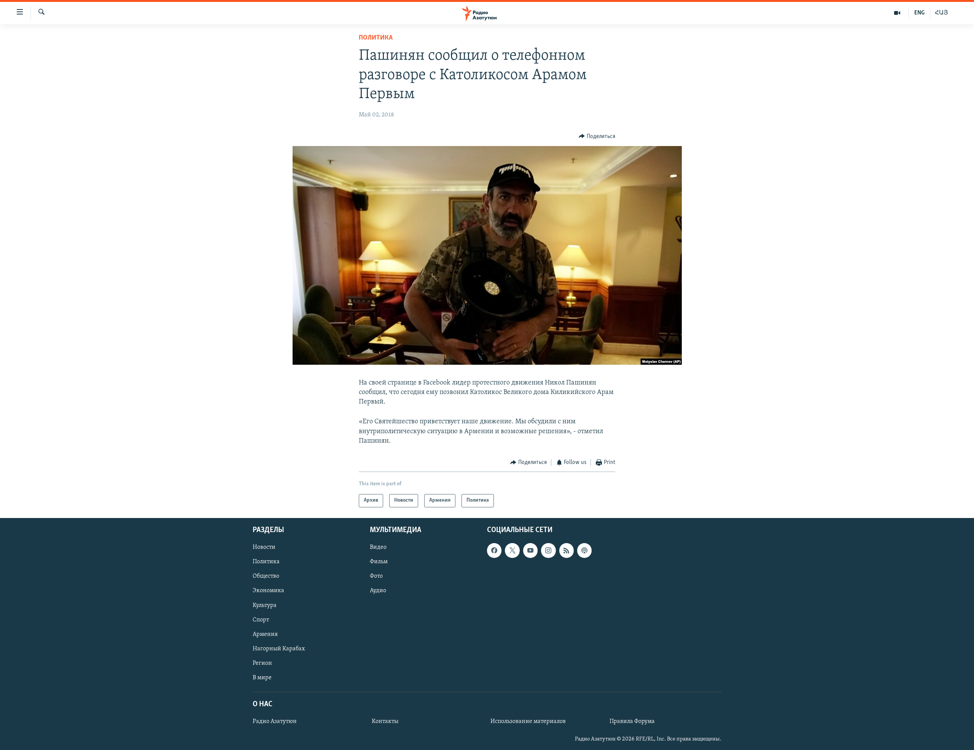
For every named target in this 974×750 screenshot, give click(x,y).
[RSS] (566, 550)
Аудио (378, 591)
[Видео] (897, 13)
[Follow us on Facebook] (494, 550)
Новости (264, 547)
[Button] (597, 136)
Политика (376, 38)
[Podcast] (584, 550)
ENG (919, 13)
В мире (262, 677)
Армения (265, 634)
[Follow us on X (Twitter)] (512, 550)
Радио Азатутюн (275, 721)
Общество (266, 576)
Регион (262, 663)
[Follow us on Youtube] (530, 550)
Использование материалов (528, 721)
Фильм (379, 562)
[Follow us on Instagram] (548, 550)
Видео (378, 547)
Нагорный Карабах (279, 648)
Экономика (268, 591)
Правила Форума (632, 721)
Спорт (261, 620)
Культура (265, 605)
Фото (376, 576)
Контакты (385, 721)
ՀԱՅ (941, 13)
